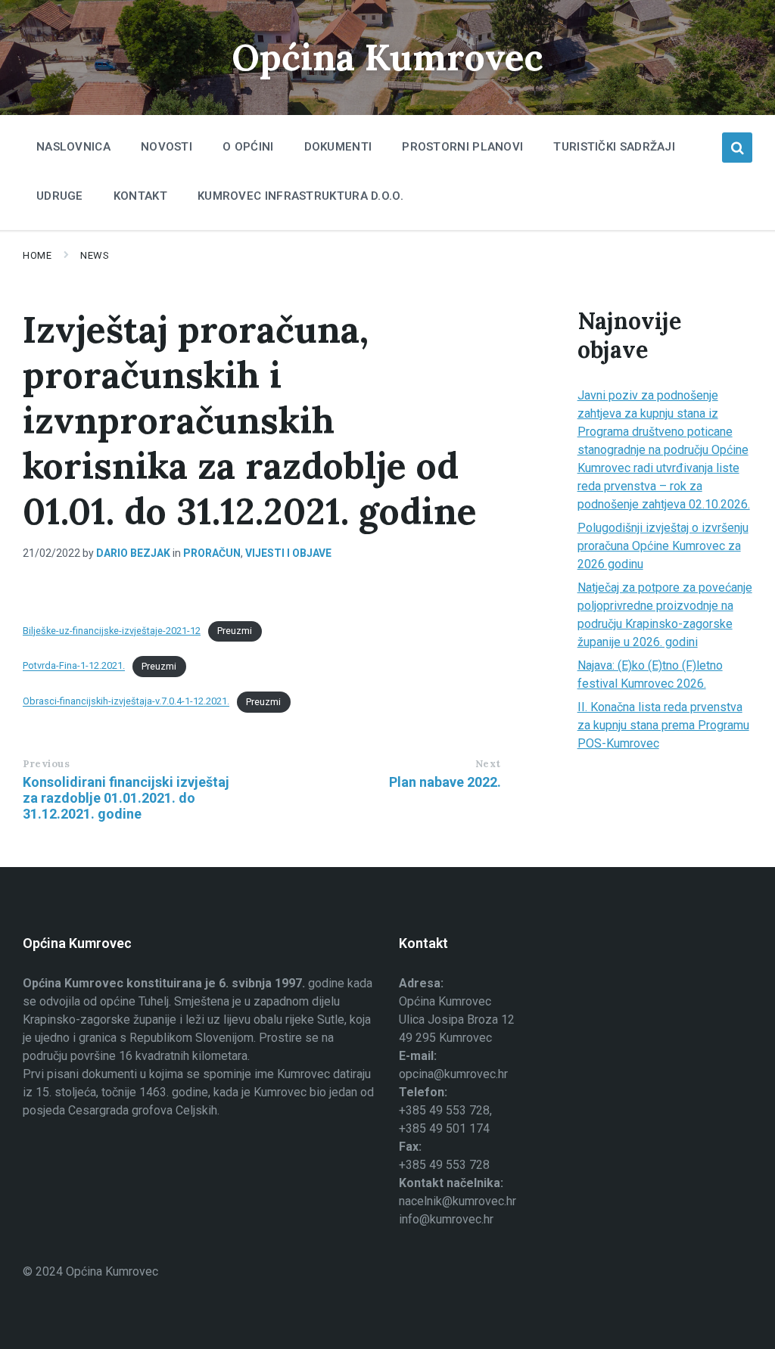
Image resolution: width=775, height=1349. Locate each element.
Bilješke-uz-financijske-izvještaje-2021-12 (112, 630)
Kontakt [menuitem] (140, 196)
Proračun (212, 553)
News (94, 255)
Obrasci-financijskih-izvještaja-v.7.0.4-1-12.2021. (126, 701)
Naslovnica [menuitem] (73, 147)
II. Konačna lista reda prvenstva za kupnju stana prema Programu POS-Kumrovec (663, 725)
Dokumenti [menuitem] (338, 147)
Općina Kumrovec (387, 57)
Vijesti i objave (288, 553)
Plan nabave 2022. (445, 782)
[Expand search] (737, 147)
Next (488, 763)
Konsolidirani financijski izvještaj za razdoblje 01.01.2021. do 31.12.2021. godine (126, 798)
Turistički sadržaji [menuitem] (614, 147)
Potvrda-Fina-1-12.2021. (74, 666)
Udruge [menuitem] (59, 196)
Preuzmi (234, 630)
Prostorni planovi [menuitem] (462, 147)
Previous (46, 763)
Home (37, 255)
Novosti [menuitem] (166, 147)
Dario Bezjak (133, 553)
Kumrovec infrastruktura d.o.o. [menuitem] (300, 196)
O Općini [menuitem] (248, 147)
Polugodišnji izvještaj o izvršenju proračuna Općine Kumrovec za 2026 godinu (663, 546)
